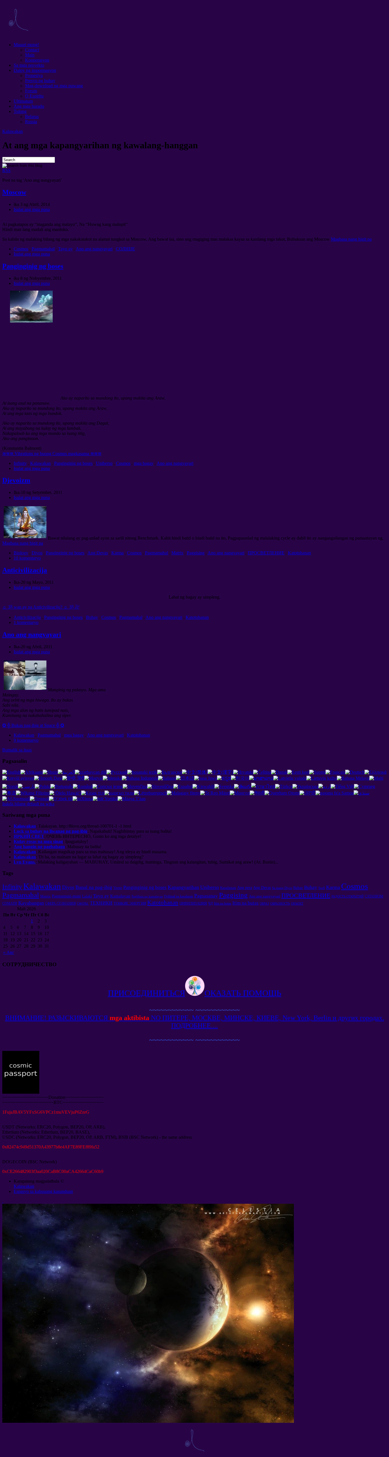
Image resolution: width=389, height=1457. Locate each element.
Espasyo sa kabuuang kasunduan (43, 1191)
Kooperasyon (37, 60)
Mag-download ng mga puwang (54, 85)
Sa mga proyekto (29, 65)
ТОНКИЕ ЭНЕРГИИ (130, 903)
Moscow (14, 192)
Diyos (37, 552)
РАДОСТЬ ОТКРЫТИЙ (347, 896)
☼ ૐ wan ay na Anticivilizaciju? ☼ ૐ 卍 (40, 607)
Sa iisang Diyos (282, 887)
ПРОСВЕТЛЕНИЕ (266, 552)
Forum (31, 90)
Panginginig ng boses (32, 266)
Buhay (92, 617)
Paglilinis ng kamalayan (147, 896)
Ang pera (244, 887)
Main (29, 54)
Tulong (20, 111)
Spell (321, 887)
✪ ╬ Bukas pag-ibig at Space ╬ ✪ (33, 725)
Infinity (20, 463)
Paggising (195, 552)
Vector (117, 888)
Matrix (177, 552)
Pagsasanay (206, 896)
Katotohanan (299, 552)
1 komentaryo (26, 622)
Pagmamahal (43, 248)
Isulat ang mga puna (32, 209)
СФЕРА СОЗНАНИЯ (60, 903)
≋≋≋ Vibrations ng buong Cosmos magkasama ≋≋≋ (51, 453)
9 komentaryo (26, 740)
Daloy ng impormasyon (35, 70)
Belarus (32, 116)
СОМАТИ (9, 903)
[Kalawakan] (18, 35)
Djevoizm (16, 480)
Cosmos (21, 248)
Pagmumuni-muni (66, 896)
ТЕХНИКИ (101, 903)
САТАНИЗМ (374, 896)
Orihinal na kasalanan (178, 896)
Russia (31, 121)
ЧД (210, 903)
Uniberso (104, 463)
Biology (21, 552)
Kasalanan (228, 887)
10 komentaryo (27, 558)
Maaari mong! (26, 44)
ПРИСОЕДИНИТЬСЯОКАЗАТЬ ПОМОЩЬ (194, 993)
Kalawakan (12, 131)
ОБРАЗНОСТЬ (280, 903)
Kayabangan (31, 903)
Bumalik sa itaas (17, 749)
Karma (117, 552)
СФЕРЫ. (83, 903)
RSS (6, 170)
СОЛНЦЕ (125, 248)
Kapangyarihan (183, 887)
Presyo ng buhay (40, 80)
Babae (298, 887)
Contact (32, 49)
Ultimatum (23, 101)
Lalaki (87, 896)
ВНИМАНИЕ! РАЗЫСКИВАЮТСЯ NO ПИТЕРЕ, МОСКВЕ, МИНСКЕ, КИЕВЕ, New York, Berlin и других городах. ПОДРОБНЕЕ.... (194, 1021)
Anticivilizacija (24, 570)
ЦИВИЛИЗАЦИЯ (193, 903)
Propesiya (34, 75)
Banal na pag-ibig (93, 887)
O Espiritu (34, 96)
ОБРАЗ (264, 903)
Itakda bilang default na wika (28, 803)
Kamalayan (120, 895)
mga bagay (143, 463)
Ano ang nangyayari (94, 248)
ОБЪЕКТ (297, 903)
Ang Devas (97, 552)
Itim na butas (222, 903)
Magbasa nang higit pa (351, 239)
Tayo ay (65, 248)
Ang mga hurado (29, 106)
